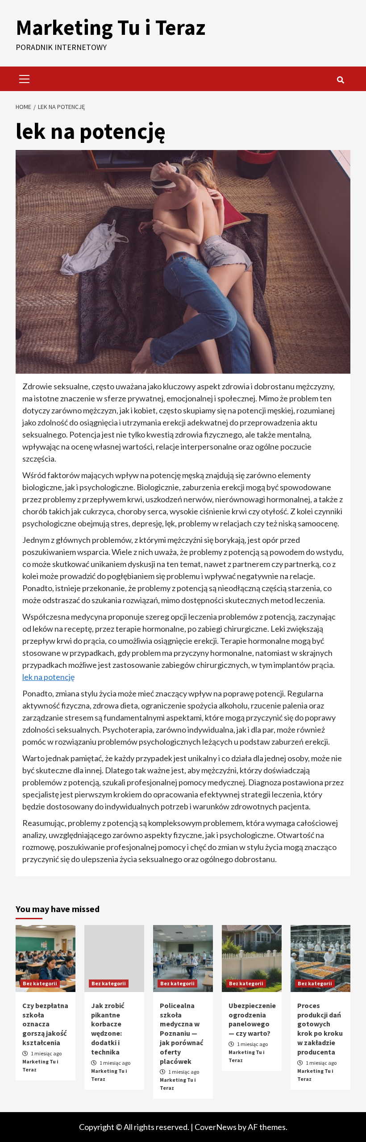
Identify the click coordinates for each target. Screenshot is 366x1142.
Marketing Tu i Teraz (110, 27)
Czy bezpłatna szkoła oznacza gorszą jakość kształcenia (45, 1024)
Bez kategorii (40, 983)
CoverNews (216, 1127)
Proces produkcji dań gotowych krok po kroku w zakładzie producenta (320, 1028)
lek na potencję (48, 677)
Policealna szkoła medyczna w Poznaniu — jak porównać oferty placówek (181, 1033)
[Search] (340, 79)
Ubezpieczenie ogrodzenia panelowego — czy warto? (252, 1019)
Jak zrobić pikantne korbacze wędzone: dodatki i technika (107, 1028)
